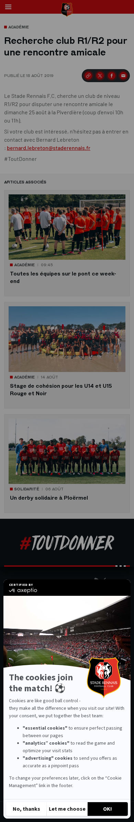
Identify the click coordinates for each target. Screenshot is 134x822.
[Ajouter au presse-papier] (88, 75)
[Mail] (123, 75)
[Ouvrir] (8, 7)
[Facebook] (112, 75)
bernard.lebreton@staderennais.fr (48, 147)
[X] (100, 75)
